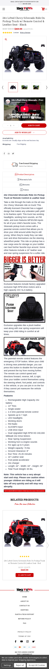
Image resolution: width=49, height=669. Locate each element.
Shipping (24, 610)
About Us (24, 601)
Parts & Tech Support (24, 614)
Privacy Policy (24, 632)
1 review (16, 32)
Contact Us (24, 606)
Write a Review (25, 32)
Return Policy (24, 619)
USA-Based (24, 163)
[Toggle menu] (6, 9)
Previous (2, 87)
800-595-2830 (27, 4)
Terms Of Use (24, 636)
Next (46, 87)
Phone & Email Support (27, 166)
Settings (7, 665)
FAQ (24, 623)
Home (24, 597)
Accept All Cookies (37, 665)
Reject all (20, 665)
